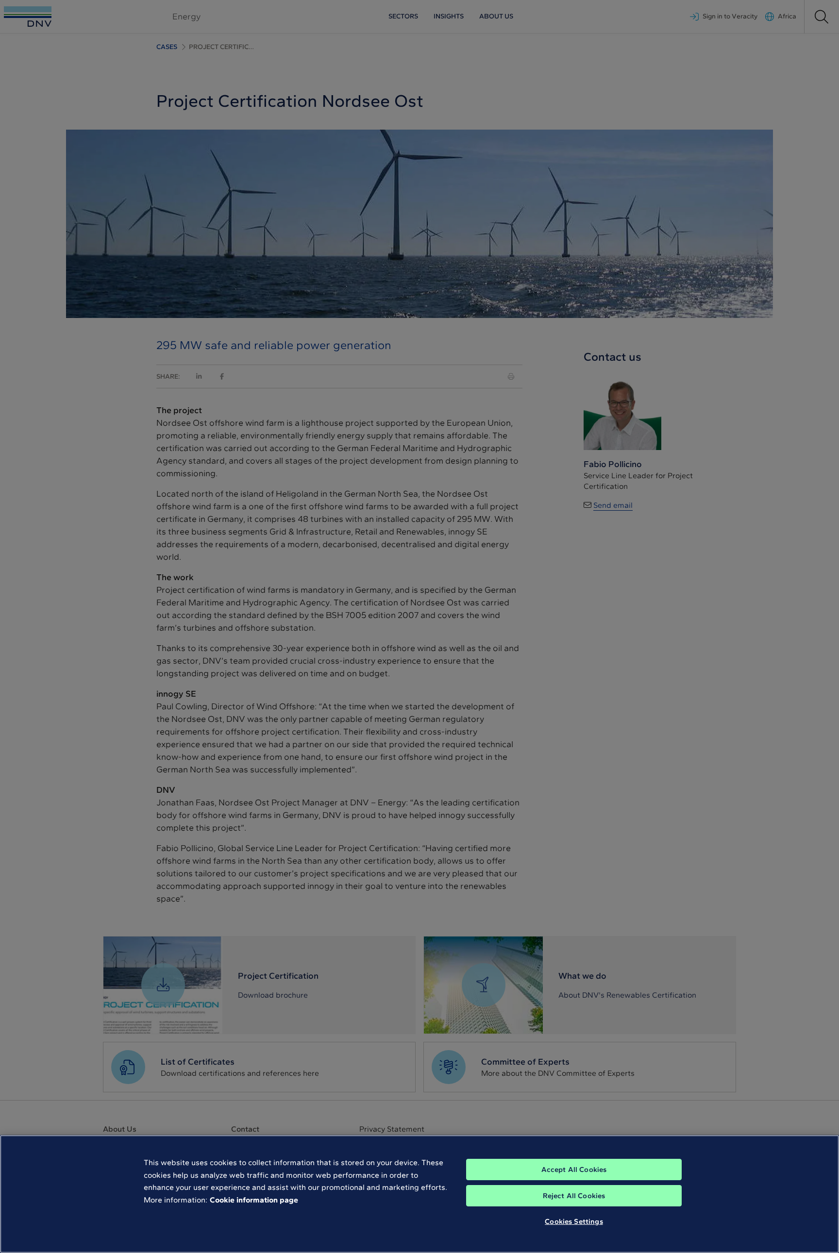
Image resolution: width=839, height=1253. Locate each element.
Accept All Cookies (574, 1169)
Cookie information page (254, 1199)
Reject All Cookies (574, 1195)
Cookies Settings (574, 1221)
